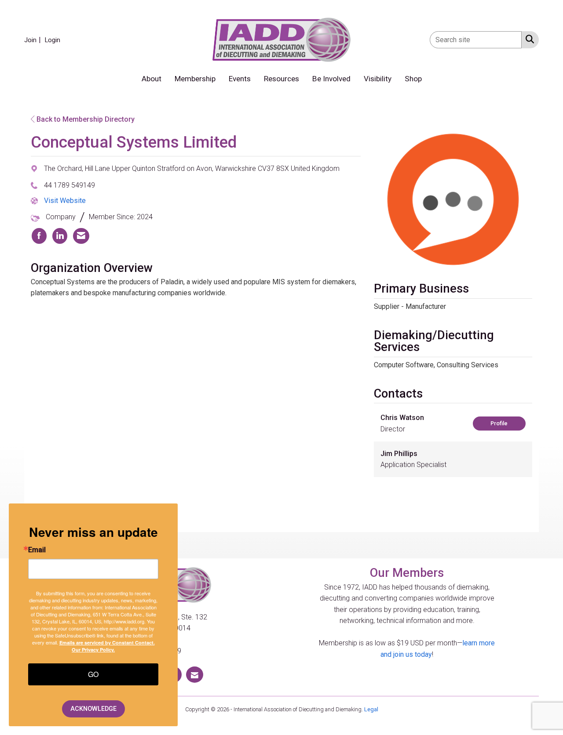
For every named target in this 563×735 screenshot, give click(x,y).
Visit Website (65, 200)
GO (93, 674)
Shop (413, 78)
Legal (371, 709)
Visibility (377, 78)
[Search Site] (528, 39)
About (151, 78)
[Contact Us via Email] (194, 674)
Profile (499, 423)
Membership (195, 78)
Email (37, 550)
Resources (281, 78)
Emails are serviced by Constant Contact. (107, 642)
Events (240, 78)
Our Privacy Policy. (93, 649)
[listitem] (33, 40)
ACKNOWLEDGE (93, 709)
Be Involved (331, 78)
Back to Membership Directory (85, 119)
